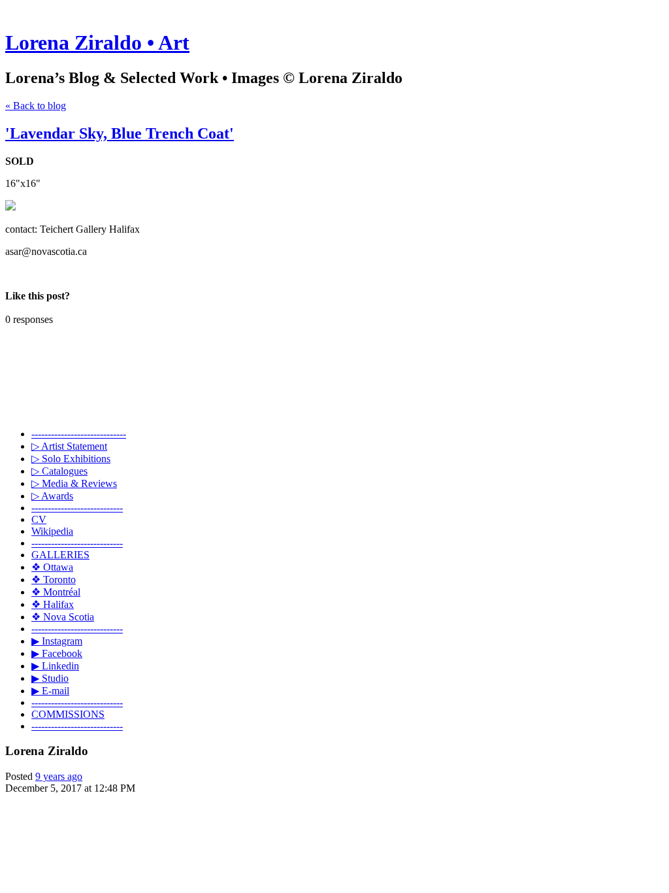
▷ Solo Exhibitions (70, 458)
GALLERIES (60, 554)
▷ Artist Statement (69, 446)
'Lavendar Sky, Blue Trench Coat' (119, 133)
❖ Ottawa (52, 567)
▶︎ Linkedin (55, 665)
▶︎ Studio (50, 678)
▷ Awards (52, 495)
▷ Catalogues (59, 471)
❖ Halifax (52, 604)
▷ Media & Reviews (74, 483)
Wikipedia (52, 531)
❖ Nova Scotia (62, 616)
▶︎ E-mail (50, 690)
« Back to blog (35, 105)
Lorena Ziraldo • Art (97, 42)
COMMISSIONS (68, 714)
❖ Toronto (53, 579)
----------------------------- (78, 433)
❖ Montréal (55, 592)
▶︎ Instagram (56, 641)
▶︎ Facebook (56, 653)
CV (38, 519)
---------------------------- (77, 507)
